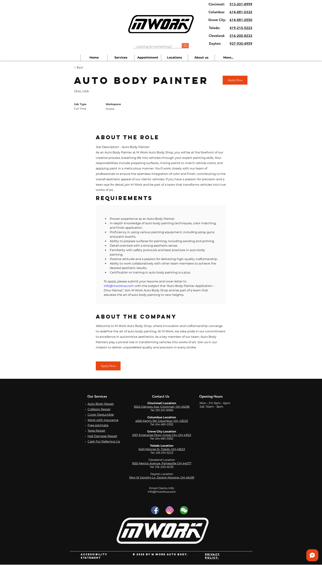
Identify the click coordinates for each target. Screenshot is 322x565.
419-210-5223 (241, 28)
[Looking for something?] (185, 45)
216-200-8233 (241, 36)
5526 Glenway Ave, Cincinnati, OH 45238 (162, 406)
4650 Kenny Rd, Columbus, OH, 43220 (161, 421)
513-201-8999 (241, 4)
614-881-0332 (241, 12)
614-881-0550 (241, 20)
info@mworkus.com (162, 491)
